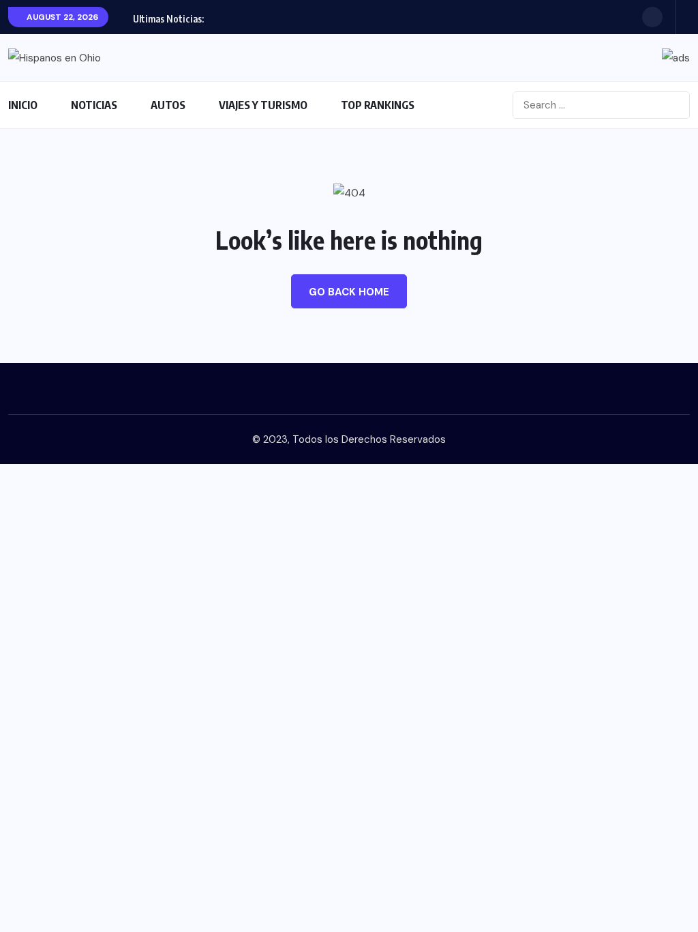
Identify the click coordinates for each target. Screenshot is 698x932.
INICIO (22, 105)
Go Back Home (349, 292)
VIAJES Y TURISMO (263, 105)
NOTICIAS (94, 105)
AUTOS (168, 105)
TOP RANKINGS (377, 105)
